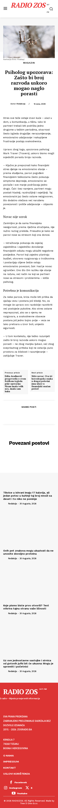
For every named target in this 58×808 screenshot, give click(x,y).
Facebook (21, 782)
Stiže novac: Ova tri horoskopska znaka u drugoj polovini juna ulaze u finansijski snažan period (42, 382)
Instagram (15, 788)
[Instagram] (5, 788)
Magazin (29, 63)
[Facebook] (14, 415)
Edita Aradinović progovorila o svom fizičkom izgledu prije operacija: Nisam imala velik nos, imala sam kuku (15, 384)
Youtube (22, 793)
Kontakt (9, 767)
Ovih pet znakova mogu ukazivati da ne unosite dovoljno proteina (28, 552)
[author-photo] (5, 503)
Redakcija (21, 104)
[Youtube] (13, 793)
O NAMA (8, 755)
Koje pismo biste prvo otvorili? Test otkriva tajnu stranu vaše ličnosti (26, 607)
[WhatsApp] (36, 415)
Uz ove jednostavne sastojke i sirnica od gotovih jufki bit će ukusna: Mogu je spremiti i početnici (28, 663)
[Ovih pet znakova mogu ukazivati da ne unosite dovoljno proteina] (29, 528)
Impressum (11, 761)
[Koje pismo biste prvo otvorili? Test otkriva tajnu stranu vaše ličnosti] (29, 583)
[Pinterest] (29, 415)
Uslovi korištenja (16, 773)
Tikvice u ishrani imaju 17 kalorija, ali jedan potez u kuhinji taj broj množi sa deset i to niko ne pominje (27, 495)
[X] (21, 415)
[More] (43, 415)
